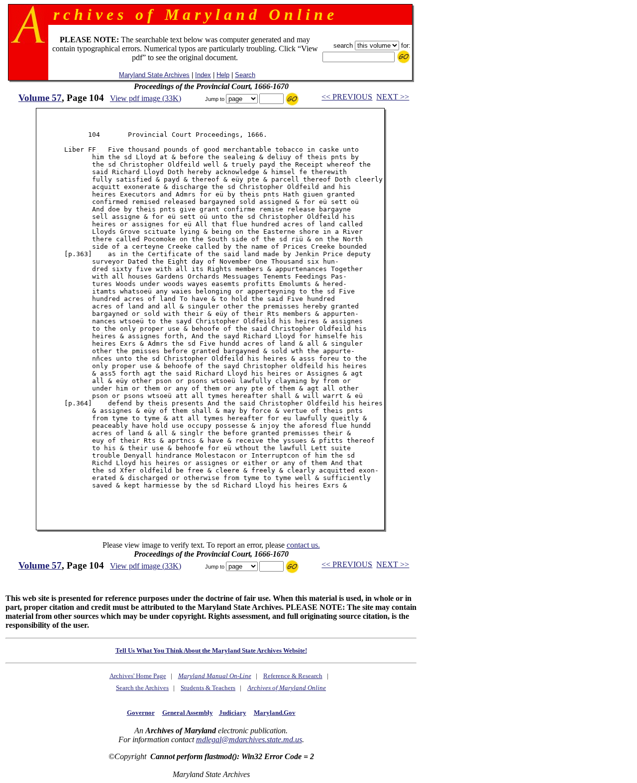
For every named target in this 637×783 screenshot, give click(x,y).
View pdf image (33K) (145, 98)
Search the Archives (142, 687)
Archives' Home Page (137, 676)
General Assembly (187, 712)
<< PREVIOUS (346, 97)
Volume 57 (40, 98)
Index (203, 75)
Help (222, 75)
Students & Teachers (208, 687)
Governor (141, 712)
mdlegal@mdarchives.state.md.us (249, 739)
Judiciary (232, 712)
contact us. (303, 545)
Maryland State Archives (154, 75)
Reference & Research (292, 676)
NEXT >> (392, 97)
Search (245, 75)
